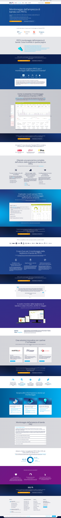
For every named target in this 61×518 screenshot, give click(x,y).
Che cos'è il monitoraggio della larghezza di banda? (22, 435)
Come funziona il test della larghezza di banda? (22, 439)
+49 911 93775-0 (45, 505)
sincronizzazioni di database (42, 266)
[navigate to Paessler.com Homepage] (11, 2)
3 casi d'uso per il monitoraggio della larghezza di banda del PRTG (33, 50)
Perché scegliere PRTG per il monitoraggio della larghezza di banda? (33, 45)
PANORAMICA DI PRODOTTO (29, 21)
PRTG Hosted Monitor (22, 385)
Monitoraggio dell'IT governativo (44, 408)
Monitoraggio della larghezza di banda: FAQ (30, 51)
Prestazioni (15, 4)
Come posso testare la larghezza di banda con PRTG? (22, 441)
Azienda (41, 0)
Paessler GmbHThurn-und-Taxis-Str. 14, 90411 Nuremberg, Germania (46, 502)
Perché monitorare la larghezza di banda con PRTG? (22, 437)
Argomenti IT (12, 4)
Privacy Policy (28, 516)
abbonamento (48, 383)
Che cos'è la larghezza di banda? (20, 427)
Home (9, 4)
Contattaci (44, 0)
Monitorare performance (43, 409)
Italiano (51, 0)
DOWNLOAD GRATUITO (16, 21)
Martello (12, 355)
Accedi (47, 0)
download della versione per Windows (21, 384)
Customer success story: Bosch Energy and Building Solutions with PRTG (16, 409)
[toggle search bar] (51, 2)
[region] (30, 516)
